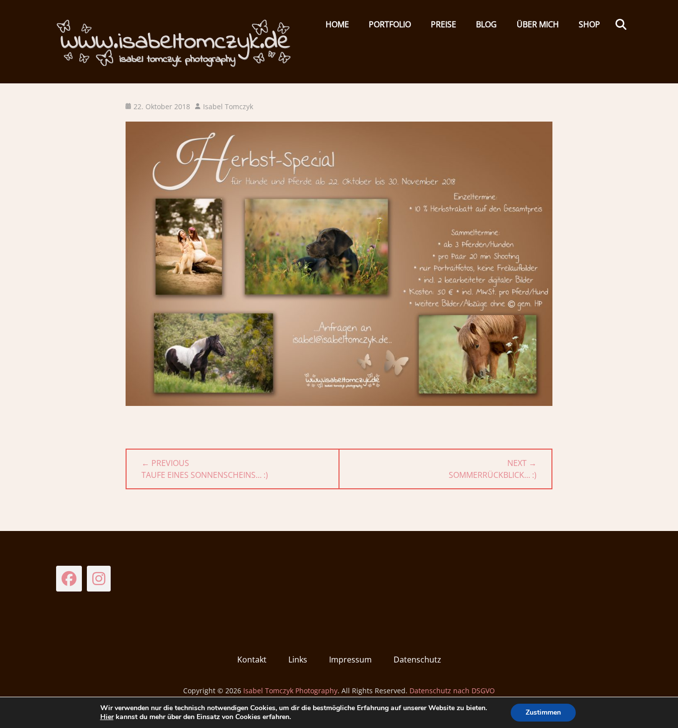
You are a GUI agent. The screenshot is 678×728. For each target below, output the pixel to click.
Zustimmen (543, 712)
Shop (589, 24)
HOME (337, 24)
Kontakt (252, 659)
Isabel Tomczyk (228, 106)
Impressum (350, 659)
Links (297, 659)
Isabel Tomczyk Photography (290, 690)
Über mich (538, 24)
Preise (443, 24)
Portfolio (390, 24)
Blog (486, 24)
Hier (107, 717)
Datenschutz (417, 659)
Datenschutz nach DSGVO (452, 690)
